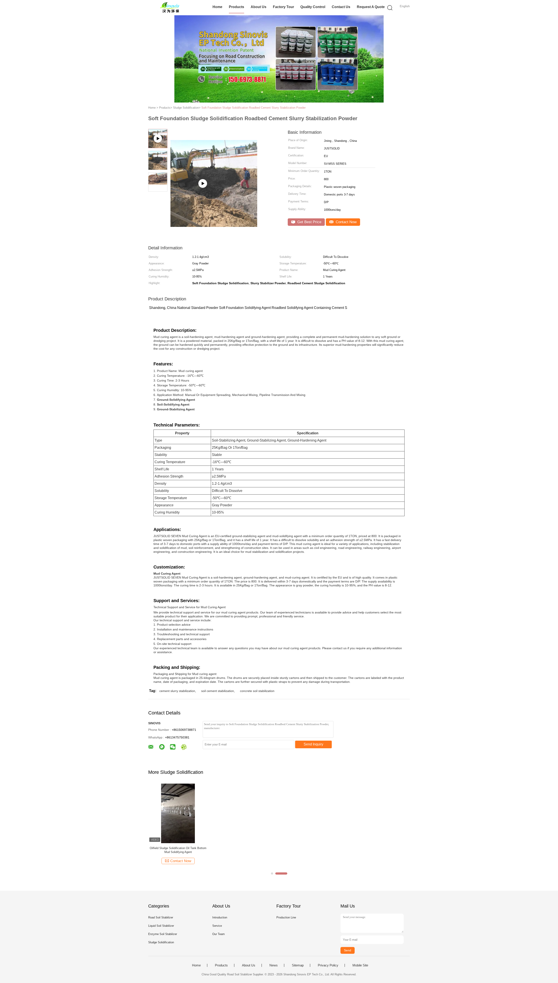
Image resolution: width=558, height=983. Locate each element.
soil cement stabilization (217, 691)
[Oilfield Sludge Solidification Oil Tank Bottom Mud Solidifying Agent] (178, 813)
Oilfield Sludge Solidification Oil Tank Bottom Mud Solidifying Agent (178, 850)
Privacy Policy (328, 965)
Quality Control (312, 7)
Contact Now (346, 222)
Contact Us (341, 7)
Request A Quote (371, 7)
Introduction (219, 917)
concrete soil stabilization (257, 691)
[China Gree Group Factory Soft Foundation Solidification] (213, 172)
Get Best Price (308, 222)
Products (236, 7)
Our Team (218, 934)
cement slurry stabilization (177, 691)
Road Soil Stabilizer (160, 917)
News (273, 965)
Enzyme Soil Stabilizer (162, 934)
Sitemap (298, 965)
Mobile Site (360, 965)
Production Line (286, 917)
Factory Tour (283, 7)
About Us (258, 7)
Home (217, 7)
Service (217, 925)
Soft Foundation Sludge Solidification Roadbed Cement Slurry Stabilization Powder (253, 107)
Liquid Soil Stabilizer (161, 925)
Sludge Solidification (161, 942)
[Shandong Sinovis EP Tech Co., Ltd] (169, 8)
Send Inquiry (313, 744)
